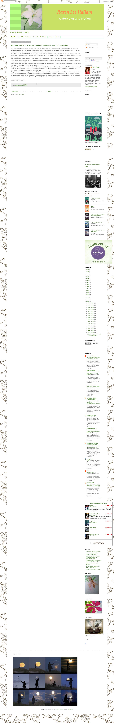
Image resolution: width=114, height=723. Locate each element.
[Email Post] (36, 84)
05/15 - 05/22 (91, 322)
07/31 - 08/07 (91, 313)
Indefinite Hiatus (90, 416)
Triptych (91, 505)
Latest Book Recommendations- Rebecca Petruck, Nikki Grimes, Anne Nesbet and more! (94, 485)
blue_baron (60, 709)
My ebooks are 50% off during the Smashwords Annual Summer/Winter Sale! (93, 553)
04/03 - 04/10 (91, 324)
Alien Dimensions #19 (96, 222)
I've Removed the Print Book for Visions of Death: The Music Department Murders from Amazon (93, 562)
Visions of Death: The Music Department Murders (97, 214)
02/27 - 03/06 (91, 328)
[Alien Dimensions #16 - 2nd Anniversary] (88, 232)
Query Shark (90, 459)
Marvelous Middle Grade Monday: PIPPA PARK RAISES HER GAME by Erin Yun (93, 446)
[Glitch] (88, 208)
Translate (97, 61)
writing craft (35, 37)
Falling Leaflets (90, 482)
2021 (87, 280)
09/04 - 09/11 (91, 311)
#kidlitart (89, 471)
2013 (87, 297)
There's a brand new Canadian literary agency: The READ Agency (93, 373)
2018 (87, 286)
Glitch (92, 206)
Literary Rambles (91, 356)
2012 (87, 299)
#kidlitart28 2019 (90, 472)
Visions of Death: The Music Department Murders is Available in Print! (93, 557)
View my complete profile (91, 86)
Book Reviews (14, 37)
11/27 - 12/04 (91, 303)
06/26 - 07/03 (91, 315)
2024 (87, 274)
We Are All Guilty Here (94, 513)
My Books (27, 37)
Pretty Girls (91, 521)
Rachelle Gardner (91, 385)
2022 (87, 278)
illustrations (51, 37)
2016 (87, 290)
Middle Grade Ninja (91, 415)
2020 (87, 282)
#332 (88, 460)
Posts (88, 44)
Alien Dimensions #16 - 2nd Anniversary (97, 230)
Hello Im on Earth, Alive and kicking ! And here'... (94, 334)
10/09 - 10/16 (91, 309)
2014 (87, 295)
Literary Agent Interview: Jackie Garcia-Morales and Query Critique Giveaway (93, 359)
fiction (16, 85)
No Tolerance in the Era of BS (93, 569)
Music (57, 37)
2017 (87, 288)
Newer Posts (15, 91)
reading (20, 85)
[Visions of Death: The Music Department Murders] (88, 216)
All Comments (90, 47)
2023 (87, 276)
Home (49, 91)
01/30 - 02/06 (91, 332)
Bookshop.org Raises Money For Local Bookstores (93, 567)
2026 (87, 270)
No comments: (31, 84)
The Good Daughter (94, 534)
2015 (87, 292)
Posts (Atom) (21, 94)
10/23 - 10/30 (91, 305)
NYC (22, 37)
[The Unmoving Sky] (88, 200)
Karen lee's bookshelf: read (98, 503)
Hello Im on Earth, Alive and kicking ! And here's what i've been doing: (39, 45)
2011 (87, 301)
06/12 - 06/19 (91, 317)
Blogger (71, 709)
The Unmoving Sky (95, 198)
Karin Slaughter (93, 506)
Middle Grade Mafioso (92, 443)
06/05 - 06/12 (91, 319)
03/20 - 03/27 (91, 326)
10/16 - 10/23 (91, 307)
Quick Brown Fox (91, 370)
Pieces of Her (92, 527)
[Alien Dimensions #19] (88, 224)
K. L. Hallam (96, 67)
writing (25, 85)
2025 (87, 272)
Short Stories (43, 37)
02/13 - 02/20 (91, 330)
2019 (87, 284)
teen (23, 85)
